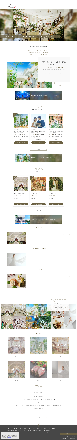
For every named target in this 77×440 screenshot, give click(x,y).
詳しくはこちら (10, 437)
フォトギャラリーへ (58, 307)
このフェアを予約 (21, 142)
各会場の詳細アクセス (38, 408)
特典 (60, 356)
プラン (38, 356)
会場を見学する (64, 438)
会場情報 (16, 380)
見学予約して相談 (21, 204)
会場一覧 (38, 417)
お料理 (38, 380)
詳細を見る (21, 139)
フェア (16, 356)
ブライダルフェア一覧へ (38, 149)
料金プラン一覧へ (38, 210)
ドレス (60, 380)
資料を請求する (73, 438)
